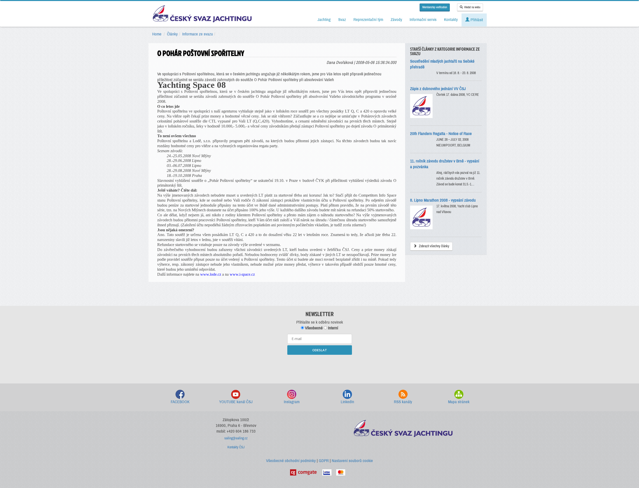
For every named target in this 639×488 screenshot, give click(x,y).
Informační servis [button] (423, 19)
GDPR (324, 461)
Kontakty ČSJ (236, 447)
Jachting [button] (324, 19)
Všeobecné (313, 328)
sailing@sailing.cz (236, 438)
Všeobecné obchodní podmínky (291, 461)
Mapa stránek (459, 402)
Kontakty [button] (451, 19)
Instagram (292, 402)
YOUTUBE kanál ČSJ (236, 402)
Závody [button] (396, 19)
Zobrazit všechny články (433, 246)
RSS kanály (403, 402)
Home (156, 34)
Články (172, 34)
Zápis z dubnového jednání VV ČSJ (438, 89)
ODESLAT (319, 350)
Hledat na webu (472, 7)
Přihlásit (476, 20)
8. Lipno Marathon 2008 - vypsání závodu (443, 200)
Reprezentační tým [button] (368, 19)
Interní (332, 328)
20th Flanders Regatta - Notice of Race (441, 133)
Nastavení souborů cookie (352, 461)
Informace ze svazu (197, 34)
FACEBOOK (180, 402)
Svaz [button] (342, 19)
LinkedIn (347, 402)
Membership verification (434, 7)
